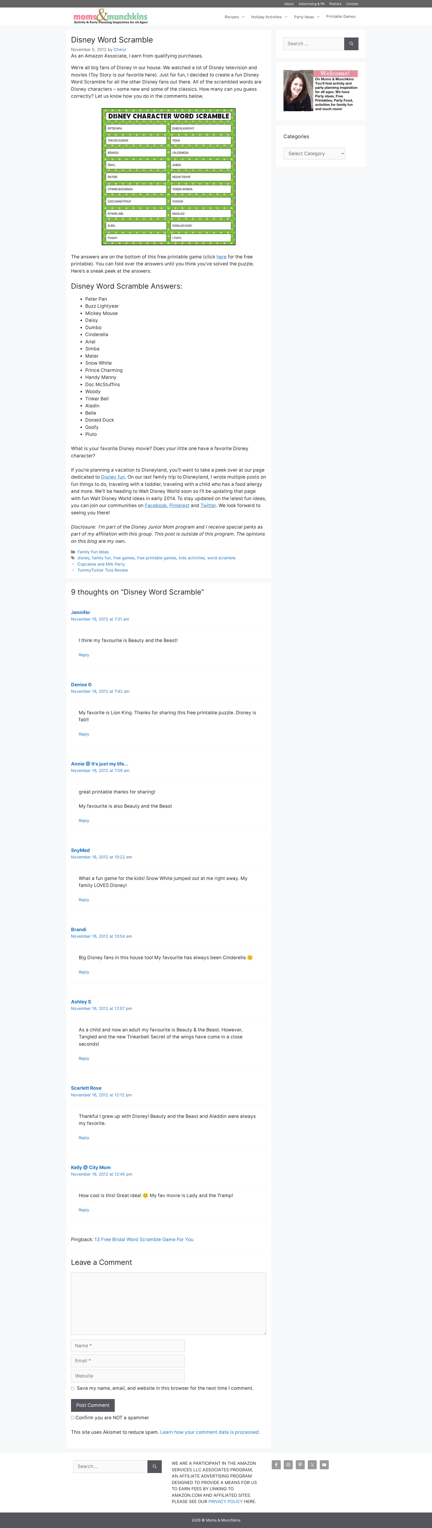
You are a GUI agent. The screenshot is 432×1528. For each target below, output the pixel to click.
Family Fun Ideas (93, 551)
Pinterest (179, 505)
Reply (84, 654)
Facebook (156, 505)
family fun (101, 557)
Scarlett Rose (86, 1088)
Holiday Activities (266, 16)
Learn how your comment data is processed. (210, 1432)
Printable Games (341, 16)
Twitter (208, 505)
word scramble (221, 557)
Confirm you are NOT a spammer (111, 1418)
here (221, 257)
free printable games (156, 557)
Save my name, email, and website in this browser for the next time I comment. (165, 1388)
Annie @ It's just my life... (99, 764)
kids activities (192, 557)
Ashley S (81, 1002)
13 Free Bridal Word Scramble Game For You (144, 1239)
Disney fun (113, 477)
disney (84, 557)
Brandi (78, 929)
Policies (335, 4)
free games (123, 557)
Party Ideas (304, 16)
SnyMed (80, 850)
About (289, 4)
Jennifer (80, 612)
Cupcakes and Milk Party (101, 564)
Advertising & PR (311, 4)
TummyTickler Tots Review (103, 570)
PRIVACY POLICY (225, 1501)
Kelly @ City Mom (91, 1167)
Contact (352, 4)
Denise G (81, 685)
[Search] (351, 43)
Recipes (232, 16)
